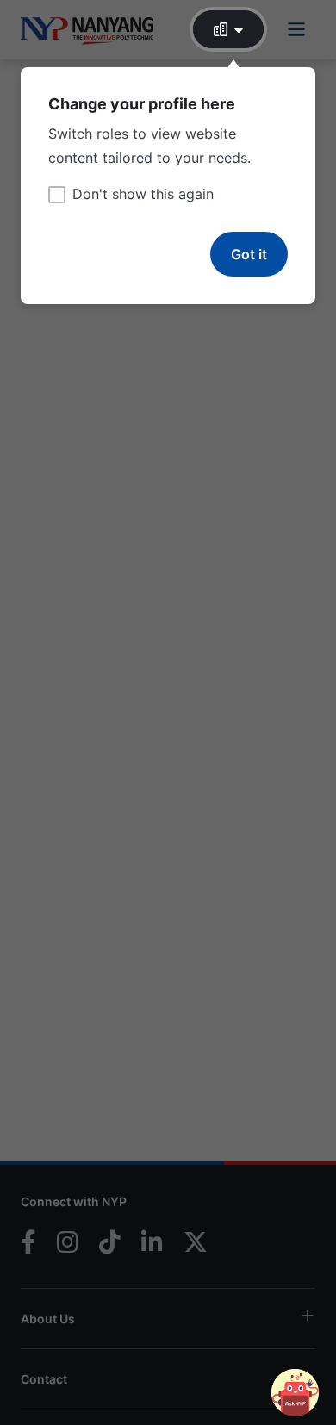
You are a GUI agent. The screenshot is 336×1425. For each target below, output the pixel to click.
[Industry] (228, 29)
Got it (249, 254)
